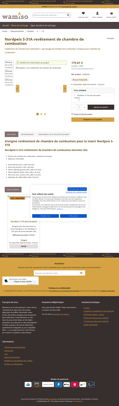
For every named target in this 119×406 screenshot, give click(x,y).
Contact (87, 308)
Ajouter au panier (101, 107)
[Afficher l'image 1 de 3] (37, 114)
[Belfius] (74, 384)
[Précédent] (17, 88)
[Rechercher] (68, 15)
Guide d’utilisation (91, 325)
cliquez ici (60, 209)
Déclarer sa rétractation (13, 364)
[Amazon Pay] (37, 384)
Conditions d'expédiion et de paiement (99, 311)
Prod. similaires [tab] (13, 189)
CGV (5, 354)
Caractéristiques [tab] (27, 134)
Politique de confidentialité (14, 347)
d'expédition (53, 399)
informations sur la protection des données (64, 291)
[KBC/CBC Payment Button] (28, 384)
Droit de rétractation (12, 357)
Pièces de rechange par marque (96, 318)
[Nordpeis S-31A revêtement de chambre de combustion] (41, 92)
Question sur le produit (92, 119)
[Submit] (81, 273)
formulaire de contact (69, 7)
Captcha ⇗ (32, 284)
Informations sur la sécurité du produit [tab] (53, 134)
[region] (35, 89)
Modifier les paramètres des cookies (18, 361)
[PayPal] (58, 384)
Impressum (8, 351)
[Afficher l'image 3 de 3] (45, 114)
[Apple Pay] (66, 384)
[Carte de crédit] (90, 384)
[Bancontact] (82, 384)
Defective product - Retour (94, 314)
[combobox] (49, 15)
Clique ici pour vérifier (23, 281)
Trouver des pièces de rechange (96, 321)
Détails (23, 246)
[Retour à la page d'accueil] (15, 15)
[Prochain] (65, 88)
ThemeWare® (77, 401)
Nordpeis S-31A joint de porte (88, 95)
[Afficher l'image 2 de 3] (41, 114)
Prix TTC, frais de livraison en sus (82, 69)
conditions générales (107, 291)
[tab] (11, 134)
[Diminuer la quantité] (73, 107)
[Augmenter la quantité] (84, 107)
